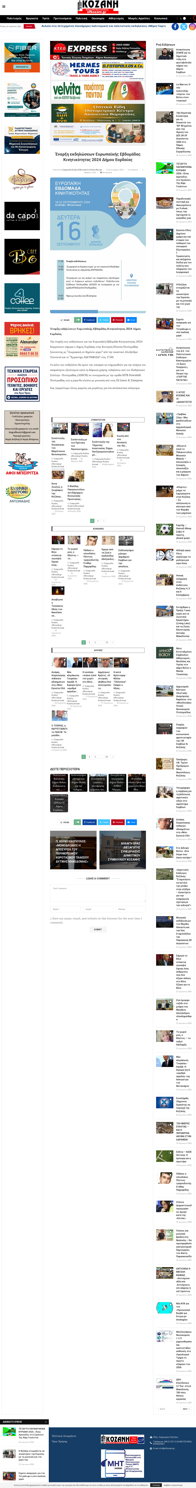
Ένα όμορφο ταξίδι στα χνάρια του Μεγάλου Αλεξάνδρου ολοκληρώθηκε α (184, 1010)
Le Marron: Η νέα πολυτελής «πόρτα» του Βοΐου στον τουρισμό (183, 92)
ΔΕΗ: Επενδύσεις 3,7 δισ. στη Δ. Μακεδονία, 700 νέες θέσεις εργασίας (183, 1389)
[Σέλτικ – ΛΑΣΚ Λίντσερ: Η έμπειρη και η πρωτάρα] (164, 1156)
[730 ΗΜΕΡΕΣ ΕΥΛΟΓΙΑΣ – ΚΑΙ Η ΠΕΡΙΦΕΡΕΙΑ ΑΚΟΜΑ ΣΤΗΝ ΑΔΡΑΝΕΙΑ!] (164, 1128)
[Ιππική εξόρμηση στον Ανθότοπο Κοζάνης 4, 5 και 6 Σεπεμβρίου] (164, 580)
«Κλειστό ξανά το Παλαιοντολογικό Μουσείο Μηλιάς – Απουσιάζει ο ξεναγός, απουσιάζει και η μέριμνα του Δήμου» (184, 460)
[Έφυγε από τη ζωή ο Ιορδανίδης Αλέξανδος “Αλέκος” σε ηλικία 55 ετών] (108, 540)
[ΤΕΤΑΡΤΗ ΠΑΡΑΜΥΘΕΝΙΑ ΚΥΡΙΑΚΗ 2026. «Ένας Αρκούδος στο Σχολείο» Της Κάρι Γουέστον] (164, 168)
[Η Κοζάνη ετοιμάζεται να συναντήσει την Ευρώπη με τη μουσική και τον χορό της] (164, 289)
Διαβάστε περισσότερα (173, 1485)
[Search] (194, 18)
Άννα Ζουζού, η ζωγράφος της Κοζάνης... (57, 490)
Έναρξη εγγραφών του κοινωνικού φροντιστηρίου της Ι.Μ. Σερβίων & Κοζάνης (184, 736)
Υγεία (45, 18)
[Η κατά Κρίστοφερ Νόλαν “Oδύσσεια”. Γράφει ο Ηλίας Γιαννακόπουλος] (121, 662)
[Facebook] (175, 26)
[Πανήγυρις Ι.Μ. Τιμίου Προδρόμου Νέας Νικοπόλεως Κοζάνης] (164, 763)
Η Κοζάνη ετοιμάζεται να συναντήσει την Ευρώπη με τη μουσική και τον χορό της (184, 296)
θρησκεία (32, 18)
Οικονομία (98, 18)
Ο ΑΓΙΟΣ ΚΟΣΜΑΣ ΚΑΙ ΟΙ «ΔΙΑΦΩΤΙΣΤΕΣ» (184, 397)
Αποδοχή (156, 1485)
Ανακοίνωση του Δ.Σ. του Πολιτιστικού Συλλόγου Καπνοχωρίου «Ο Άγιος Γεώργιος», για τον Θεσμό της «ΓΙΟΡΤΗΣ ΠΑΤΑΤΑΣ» (184, 363)
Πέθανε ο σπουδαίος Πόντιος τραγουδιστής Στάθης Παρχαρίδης (183, 1181)
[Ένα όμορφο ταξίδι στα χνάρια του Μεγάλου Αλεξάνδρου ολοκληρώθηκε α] (164, 1004)
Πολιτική (81, 18)
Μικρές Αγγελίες (139, 18)
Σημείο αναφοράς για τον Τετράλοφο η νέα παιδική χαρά (183, 327)
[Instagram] (192, 26)
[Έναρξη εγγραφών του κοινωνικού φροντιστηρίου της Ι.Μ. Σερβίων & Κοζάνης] (164, 729)
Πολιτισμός (14, 18)
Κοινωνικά (160, 18)
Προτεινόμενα (62, 18)
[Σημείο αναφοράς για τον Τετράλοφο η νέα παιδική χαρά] (164, 323)
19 (106, 642)
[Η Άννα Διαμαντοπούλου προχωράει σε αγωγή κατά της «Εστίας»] (164, 1206)
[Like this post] (78, 320)
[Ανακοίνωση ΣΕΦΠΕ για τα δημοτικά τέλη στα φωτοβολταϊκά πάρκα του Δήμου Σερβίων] (164, 54)
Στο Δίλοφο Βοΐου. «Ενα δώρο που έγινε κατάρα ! (183, 853)
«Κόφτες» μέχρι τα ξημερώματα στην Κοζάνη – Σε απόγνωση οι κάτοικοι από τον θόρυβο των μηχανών (183, 500)
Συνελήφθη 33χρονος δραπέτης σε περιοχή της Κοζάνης (183, 1105)
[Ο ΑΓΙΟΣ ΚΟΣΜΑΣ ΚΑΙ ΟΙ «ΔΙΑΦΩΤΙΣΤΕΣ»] (164, 396)
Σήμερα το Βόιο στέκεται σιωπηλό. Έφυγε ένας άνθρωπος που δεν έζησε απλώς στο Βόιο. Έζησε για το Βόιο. (183, 971)
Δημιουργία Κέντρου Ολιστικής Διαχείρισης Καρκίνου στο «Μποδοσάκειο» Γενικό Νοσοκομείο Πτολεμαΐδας (184, 699)
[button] (37, 26)
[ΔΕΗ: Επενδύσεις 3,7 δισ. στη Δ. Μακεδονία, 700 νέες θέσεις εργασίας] (164, 1384)
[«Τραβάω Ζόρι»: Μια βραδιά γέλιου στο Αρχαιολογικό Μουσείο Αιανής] (164, 418)
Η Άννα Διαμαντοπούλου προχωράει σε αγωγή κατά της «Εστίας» (184, 1210)
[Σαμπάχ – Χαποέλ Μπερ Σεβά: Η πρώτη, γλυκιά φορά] (164, 529)
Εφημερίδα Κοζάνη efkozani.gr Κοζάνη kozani (82, 169)
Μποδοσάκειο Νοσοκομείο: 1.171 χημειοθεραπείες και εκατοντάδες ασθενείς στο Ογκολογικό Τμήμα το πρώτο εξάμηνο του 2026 (184, 1350)
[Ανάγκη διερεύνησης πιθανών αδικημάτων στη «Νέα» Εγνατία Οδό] (59, 662)
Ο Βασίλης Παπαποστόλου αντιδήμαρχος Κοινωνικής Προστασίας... (76, 493)
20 (106, 757)
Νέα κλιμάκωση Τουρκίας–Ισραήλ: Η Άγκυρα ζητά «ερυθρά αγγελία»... (74, 682)
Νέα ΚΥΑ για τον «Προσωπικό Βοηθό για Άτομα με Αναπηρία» (183, 1311)
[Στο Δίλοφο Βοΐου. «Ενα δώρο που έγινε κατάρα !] (164, 852)
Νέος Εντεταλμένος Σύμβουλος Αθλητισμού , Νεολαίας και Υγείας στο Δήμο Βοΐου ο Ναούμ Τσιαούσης (184, 661)
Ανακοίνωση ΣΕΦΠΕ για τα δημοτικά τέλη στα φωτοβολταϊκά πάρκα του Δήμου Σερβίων (98, 26)
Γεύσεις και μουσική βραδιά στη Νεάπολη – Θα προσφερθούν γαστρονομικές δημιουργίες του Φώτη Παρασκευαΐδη (184, 1243)
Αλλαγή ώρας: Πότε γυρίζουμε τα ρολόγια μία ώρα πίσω (183, 557)
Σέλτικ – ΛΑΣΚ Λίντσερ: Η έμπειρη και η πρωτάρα (184, 1156)
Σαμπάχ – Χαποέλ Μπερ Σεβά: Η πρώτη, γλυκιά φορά (183, 532)
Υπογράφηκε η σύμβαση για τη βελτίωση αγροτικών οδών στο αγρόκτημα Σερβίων (183, 797)
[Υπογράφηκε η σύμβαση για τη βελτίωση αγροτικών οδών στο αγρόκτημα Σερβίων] (164, 792)
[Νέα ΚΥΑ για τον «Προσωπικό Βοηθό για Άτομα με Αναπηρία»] (164, 1308)
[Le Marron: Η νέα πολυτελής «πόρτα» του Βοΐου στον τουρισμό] (164, 88)
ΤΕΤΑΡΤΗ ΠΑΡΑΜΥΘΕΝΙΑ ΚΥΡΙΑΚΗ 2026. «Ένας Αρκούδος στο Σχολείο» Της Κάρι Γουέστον (184, 175)
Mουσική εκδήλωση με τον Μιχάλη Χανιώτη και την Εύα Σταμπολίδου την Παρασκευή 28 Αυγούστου (183, 930)
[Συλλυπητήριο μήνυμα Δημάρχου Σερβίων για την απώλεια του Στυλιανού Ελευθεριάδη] (126, 541)
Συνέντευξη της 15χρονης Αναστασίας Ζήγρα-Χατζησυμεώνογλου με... (103, 448)
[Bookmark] (65, 426)
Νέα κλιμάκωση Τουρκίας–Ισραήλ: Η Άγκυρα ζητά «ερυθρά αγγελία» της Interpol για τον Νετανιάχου (183, 1071)
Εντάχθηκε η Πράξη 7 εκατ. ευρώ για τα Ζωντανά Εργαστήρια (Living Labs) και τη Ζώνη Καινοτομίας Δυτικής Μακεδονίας (183, 622)
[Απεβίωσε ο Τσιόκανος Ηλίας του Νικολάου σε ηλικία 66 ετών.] (58, 590)
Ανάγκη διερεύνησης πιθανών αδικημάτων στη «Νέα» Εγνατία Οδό (183, 827)
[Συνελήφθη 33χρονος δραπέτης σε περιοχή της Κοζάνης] (164, 1102)
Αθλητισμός (116, 18)
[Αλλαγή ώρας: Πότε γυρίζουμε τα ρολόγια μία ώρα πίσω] (164, 554)
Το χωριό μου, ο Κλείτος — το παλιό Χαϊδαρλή (183, 1038)
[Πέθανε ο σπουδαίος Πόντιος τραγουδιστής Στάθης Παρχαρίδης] (91, 541)
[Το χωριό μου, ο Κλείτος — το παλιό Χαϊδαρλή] (74, 540)
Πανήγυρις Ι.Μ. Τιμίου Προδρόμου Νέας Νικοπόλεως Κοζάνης (183, 767)
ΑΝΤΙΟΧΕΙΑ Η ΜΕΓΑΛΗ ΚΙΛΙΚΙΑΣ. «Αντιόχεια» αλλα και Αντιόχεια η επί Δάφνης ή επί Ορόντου (183, 1280)
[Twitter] (183, 26)
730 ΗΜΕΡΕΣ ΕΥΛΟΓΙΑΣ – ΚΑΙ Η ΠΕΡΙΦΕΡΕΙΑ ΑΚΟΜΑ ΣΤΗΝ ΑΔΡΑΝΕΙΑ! (183, 1131)
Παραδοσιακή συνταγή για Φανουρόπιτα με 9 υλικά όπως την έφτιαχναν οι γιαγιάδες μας (183, 208)
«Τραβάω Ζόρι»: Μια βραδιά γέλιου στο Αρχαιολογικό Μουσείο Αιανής (183, 424)
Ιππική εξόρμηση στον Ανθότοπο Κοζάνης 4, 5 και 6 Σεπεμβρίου (183, 585)
